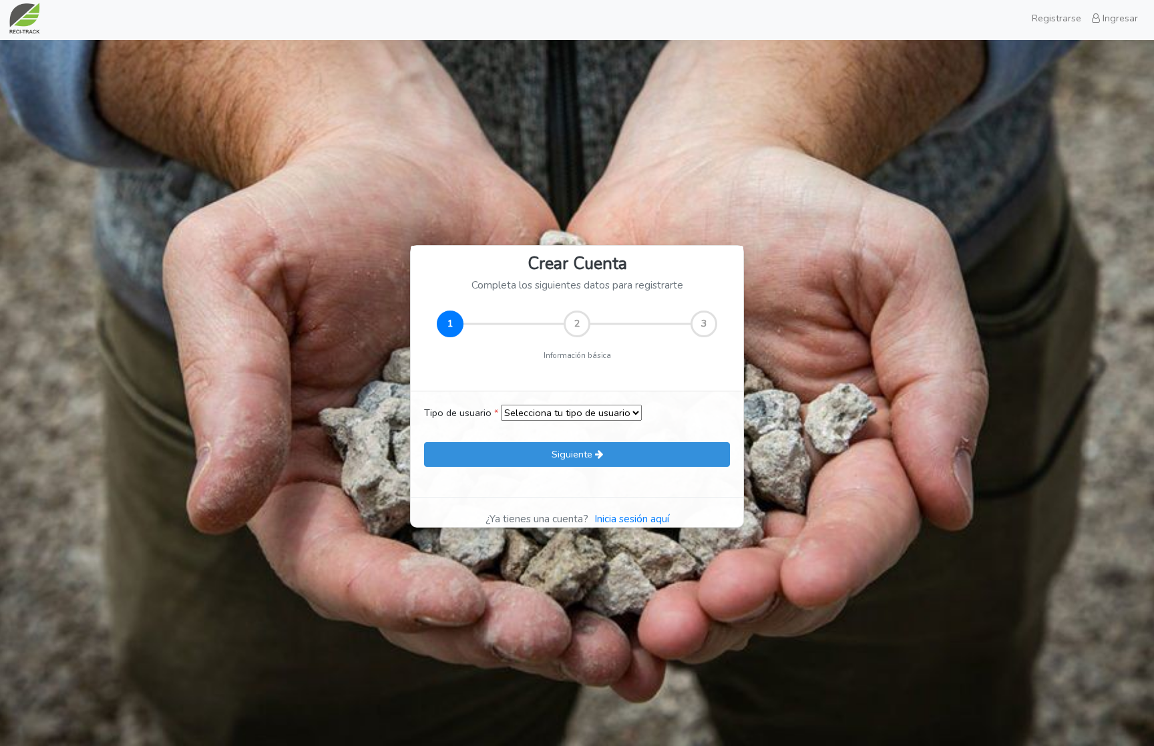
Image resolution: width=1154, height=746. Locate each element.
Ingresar (1119, 18)
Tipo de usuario (461, 412)
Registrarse (1056, 18)
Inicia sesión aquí (631, 519)
